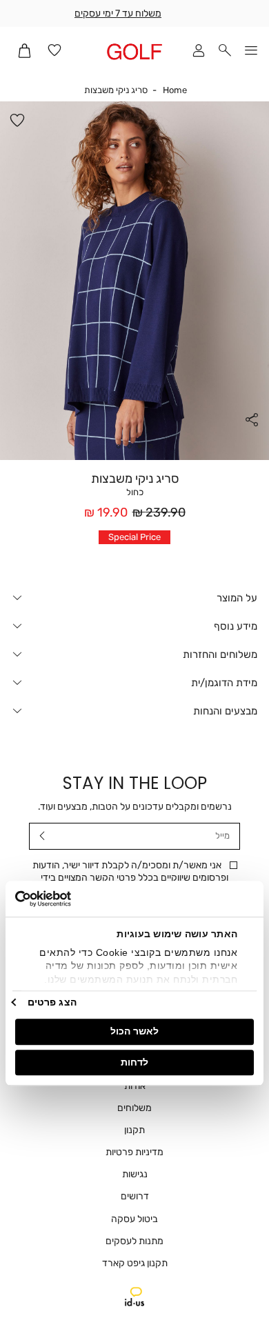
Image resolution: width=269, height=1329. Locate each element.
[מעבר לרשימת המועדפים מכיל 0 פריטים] (54, 51)
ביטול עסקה (134, 1219)
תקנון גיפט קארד (135, 1263)
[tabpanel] (134, 280)
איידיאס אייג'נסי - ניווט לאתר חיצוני (134, 1296)
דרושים (135, 1196)
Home (175, 90)
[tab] (134, 597)
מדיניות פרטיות (134, 1152)
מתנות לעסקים (134, 1241)
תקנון (134, 1130)
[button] (225, 51)
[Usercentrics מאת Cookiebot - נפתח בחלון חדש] (75, 898)
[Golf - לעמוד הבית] (134, 51)
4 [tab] (118, 446)
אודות (135, 1086)
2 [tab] (140, 446)
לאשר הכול (134, 1031)
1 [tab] (151, 446)
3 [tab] (129, 446)
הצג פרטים (52, 1002)
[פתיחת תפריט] (251, 51)
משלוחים (134, 1108)
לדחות (134, 1062)
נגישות (135, 1174)
